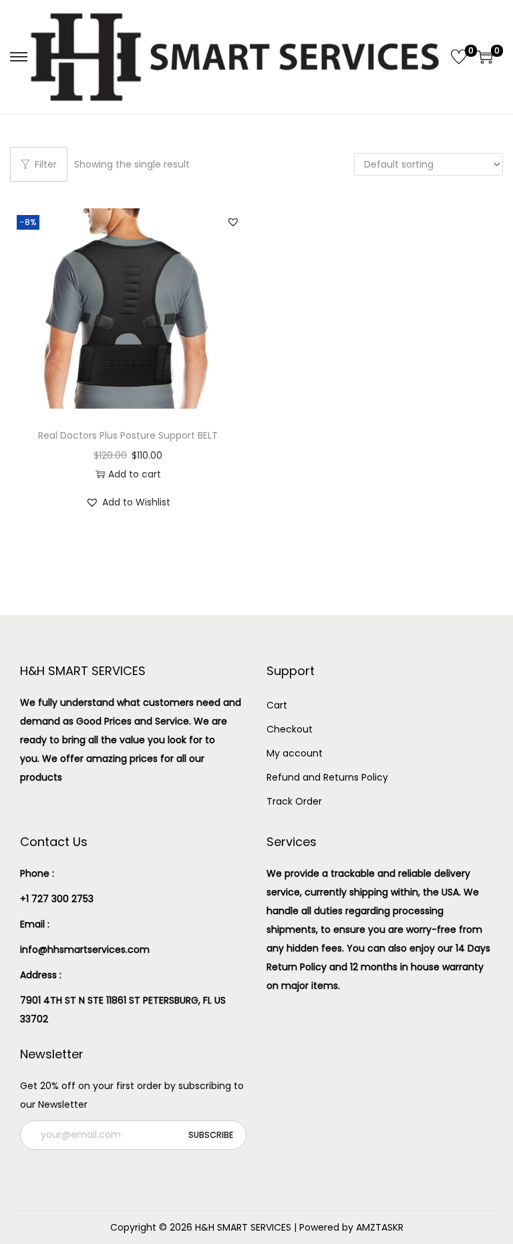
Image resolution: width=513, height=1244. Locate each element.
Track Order (294, 801)
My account (295, 753)
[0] (459, 57)
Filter (46, 164)
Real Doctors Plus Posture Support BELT (128, 435)
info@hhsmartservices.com (85, 949)
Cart (277, 705)
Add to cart (134, 474)
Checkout (290, 729)
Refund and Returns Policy (327, 777)
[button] (233, 221)
